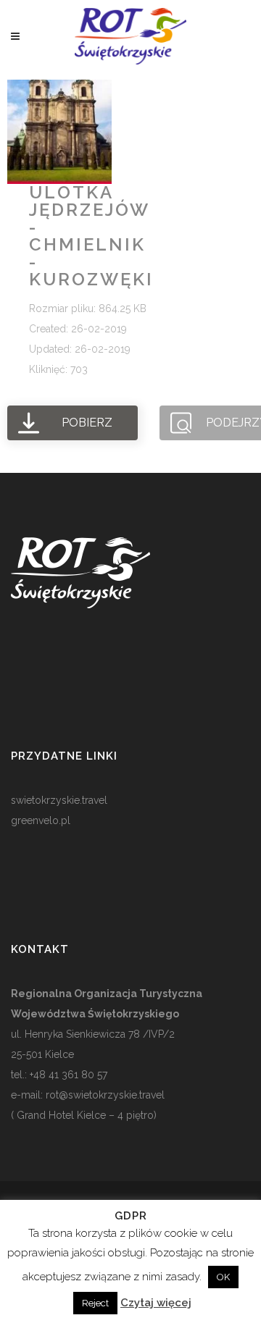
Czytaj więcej (155, 1302)
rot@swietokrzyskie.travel (104, 1095)
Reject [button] (95, 1303)
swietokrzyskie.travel (59, 800)
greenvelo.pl (40, 820)
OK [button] (223, 1277)
